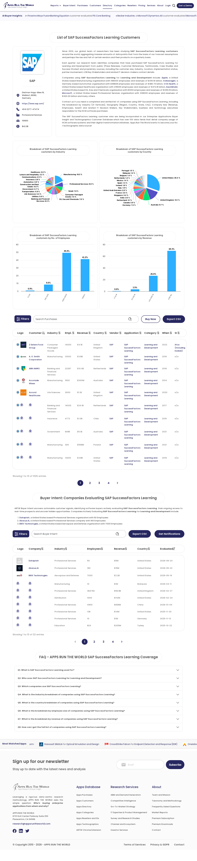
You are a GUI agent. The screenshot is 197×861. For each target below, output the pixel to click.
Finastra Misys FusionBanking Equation (40, 15)
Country (142, 549)
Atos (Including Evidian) (180, 347)
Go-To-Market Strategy (123, 806)
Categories (120, 5)
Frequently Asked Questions (166, 806)
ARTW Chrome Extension (88, 830)
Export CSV (174, 319)
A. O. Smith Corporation (35, 358)
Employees (94, 549)
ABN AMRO (34, 368)
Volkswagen (169, 80)
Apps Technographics (87, 824)
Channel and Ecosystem (123, 824)
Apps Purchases (84, 794)
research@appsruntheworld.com (31, 823)
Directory (107, 5)
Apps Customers (84, 800)
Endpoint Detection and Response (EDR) (148, 744)
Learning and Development (151, 346)
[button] (22, 318)
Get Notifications (169, 534)
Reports (54, 5)
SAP (111, 344)
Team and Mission (161, 794)
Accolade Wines (34, 382)
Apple (165, 77)
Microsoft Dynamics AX (142, 15)
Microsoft (67, 93)
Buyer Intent (69, 5)
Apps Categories (85, 812)
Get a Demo (185, 5)
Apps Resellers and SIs (87, 818)
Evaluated (166, 549)
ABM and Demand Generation (126, 794)
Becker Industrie (118, 15)
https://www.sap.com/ (33, 103)
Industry (59, 549)
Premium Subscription (163, 818)
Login (168, 5)
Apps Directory (83, 806)
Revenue (119, 549)
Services (151, 5)
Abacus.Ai (24, 520)
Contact (156, 830)
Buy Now (150, 319)
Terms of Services (135, 844)
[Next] (117, 483)
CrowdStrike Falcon (112, 744)
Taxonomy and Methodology (167, 800)
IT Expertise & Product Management (129, 812)
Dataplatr (24, 517)
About (160, 5)
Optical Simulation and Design (74, 744)
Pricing (141, 5)
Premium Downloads (162, 824)
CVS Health (169, 83)
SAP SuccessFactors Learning (132, 347)
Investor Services (119, 830)
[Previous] (75, 641)
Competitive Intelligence (123, 800)
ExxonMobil (171, 86)
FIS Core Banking (93, 15)
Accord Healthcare (34, 394)
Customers (95, 5)
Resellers (132, 5)
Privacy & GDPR (159, 844)
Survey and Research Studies (125, 818)
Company (35, 549)
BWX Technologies (28, 523)
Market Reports (160, 812)
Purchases (82, 5)
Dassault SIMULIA (45, 744)
